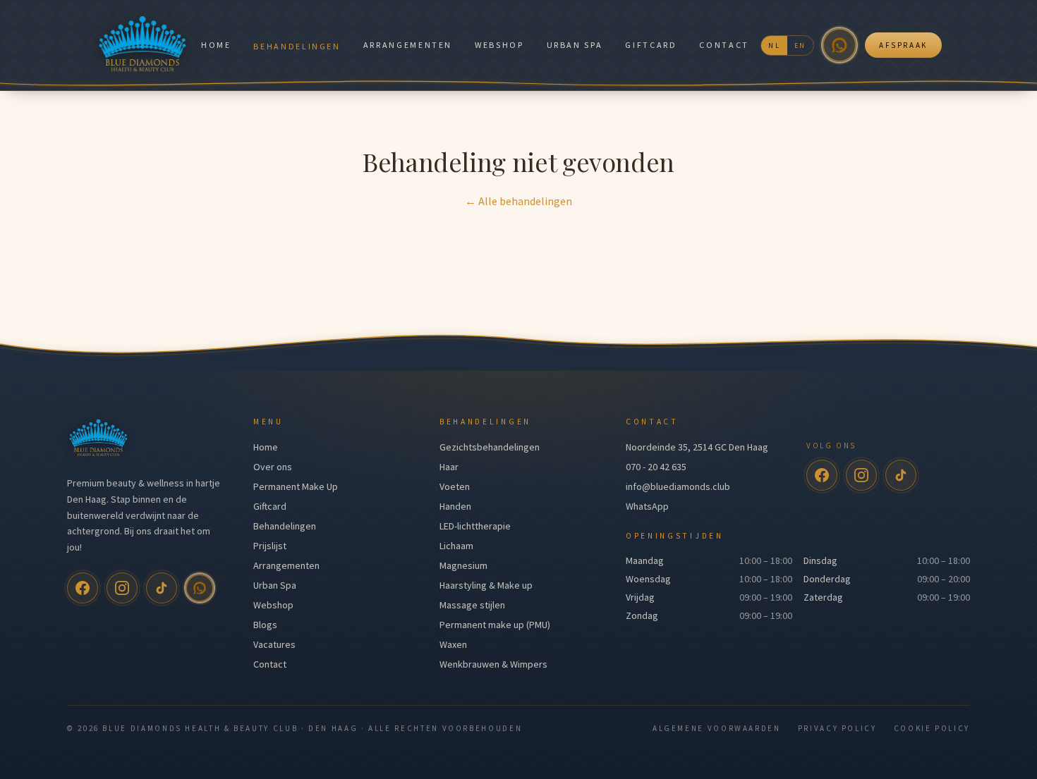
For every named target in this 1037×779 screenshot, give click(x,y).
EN (800, 45)
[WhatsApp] (839, 45)
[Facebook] (82, 587)
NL (774, 45)
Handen (455, 506)
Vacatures (274, 644)
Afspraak (903, 45)
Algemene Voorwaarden (717, 728)
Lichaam (456, 545)
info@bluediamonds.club (678, 486)
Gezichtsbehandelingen (489, 447)
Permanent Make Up (295, 486)
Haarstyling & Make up (486, 585)
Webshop (499, 44)
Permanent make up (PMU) (494, 624)
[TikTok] (161, 587)
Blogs (265, 624)
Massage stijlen (472, 605)
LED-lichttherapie (475, 526)
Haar (449, 466)
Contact (723, 44)
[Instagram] (122, 587)
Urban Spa (575, 44)
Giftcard (651, 44)
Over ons (272, 466)
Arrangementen (407, 44)
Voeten (454, 486)
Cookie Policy (932, 728)
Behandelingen (296, 46)
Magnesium (463, 565)
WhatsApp (647, 506)
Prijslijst (269, 545)
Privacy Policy (837, 728)
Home (216, 44)
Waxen (453, 644)
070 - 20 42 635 (656, 466)
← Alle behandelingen (518, 201)
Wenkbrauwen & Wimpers (493, 664)
